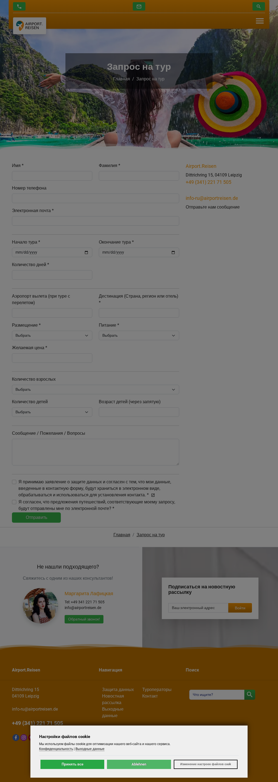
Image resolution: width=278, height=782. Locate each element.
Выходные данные (90, 749)
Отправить (36, 517)
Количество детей (30, 401)
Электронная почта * (33, 210)
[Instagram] (23, 737)
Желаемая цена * (29, 347)
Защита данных (118, 689)
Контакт (150, 696)
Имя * (18, 165)
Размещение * (26, 325)
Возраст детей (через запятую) (130, 401)
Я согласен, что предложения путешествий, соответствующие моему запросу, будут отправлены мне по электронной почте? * (96, 505)
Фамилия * (109, 165)
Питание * (109, 325)
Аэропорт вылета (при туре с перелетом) (41, 299)
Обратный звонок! (84, 619)
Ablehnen (139, 764)
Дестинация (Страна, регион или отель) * (138, 299)
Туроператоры (157, 689)
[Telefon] (19, 6)
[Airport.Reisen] (29, 25)
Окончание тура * (116, 242)
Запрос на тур (150, 78)
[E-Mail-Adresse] (139, 6)
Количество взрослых (34, 379)
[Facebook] (15, 737)
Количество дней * (30, 264)
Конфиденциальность (56, 749)
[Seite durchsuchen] (249, 695)
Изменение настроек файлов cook (205, 764)
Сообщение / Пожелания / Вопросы (48, 433)
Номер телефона (29, 188)
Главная (121, 78)
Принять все (72, 764)
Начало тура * (26, 242)
